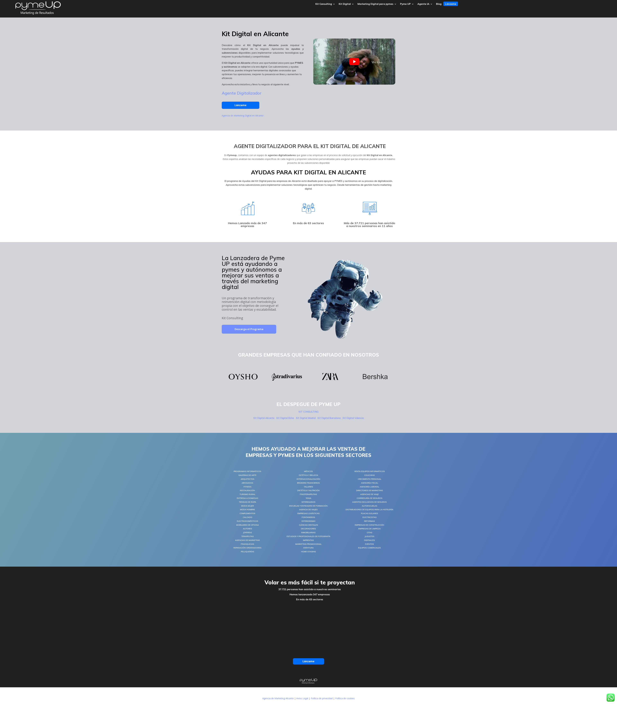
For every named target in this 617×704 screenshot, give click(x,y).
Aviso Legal (302, 698)
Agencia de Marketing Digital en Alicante (243, 115)
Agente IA (423, 4)
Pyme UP (405, 4)
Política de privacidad (322, 698)
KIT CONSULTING (308, 411)
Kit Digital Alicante (264, 418)
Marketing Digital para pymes (375, 4)
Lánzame (450, 4)
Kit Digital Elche (285, 418)
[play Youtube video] (354, 62)
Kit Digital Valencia (353, 418)
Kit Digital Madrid (306, 418)
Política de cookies (345, 698)
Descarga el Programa (249, 329)
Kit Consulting (323, 4)
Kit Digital (345, 4)
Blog (439, 4)
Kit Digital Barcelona (329, 418)
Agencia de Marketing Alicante (278, 698)
